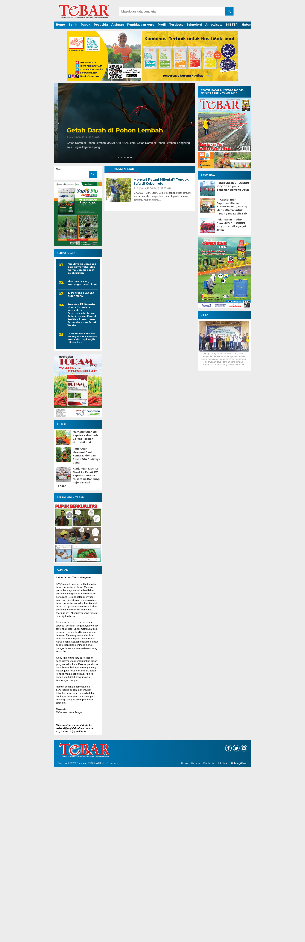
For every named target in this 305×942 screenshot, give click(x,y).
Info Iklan (223, 763)
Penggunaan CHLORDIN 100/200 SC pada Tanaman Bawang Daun (233, 186)
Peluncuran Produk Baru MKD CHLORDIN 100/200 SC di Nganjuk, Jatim (232, 225)
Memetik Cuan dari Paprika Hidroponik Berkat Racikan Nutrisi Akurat (85, 437)
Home (60, 24)
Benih (72, 24)
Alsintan (117, 24)
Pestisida (101, 24)
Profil (162, 24)
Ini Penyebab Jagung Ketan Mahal (80, 294)
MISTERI (232, 24)
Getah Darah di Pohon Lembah (111, 130)
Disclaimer (209, 763)
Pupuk (85, 24)
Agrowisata (214, 24)
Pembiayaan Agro (140, 24)
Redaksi (195, 763)
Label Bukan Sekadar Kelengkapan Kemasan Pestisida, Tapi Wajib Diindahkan (82, 338)
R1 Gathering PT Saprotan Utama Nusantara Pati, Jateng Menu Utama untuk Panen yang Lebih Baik (232, 206)
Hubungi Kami (239, 763)
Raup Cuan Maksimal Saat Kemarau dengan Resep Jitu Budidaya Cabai (86, 455)
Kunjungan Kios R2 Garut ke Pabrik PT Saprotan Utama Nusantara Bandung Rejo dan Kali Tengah (78, 477)
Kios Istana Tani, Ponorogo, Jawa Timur (82, 283)
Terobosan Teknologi (185, 24)
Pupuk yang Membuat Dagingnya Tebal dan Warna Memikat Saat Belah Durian (81, 268)
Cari (58, 169)
